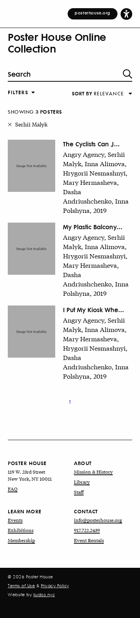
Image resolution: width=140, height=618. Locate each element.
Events (15, 519)
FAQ (13, 488)
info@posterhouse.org (98, 519)
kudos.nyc (44, 594)
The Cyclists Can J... (91, 144)
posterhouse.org (92, 13)
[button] (126, 13)
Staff (79, 491)
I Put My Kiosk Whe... (93, 309)
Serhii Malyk (31, 124)
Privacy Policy (55, 585)
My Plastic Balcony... (92, 227)
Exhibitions (20, 530)
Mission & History (93, 471)
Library (82, 481)
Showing (35, 111)
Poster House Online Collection (57, 42)
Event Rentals (89, 540)
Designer (21, 104)
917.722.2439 (87, 530)
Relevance (20, 100)
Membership (21, 540)
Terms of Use (21, 585)
